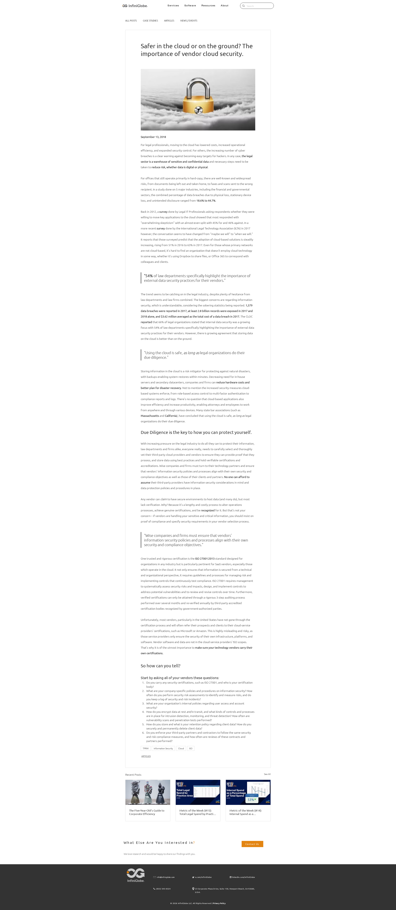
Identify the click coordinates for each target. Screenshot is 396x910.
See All (267, 774)
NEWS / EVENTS (188, 20)
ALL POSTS (131, 20)
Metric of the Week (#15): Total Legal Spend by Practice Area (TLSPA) (197, 812)
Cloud (181, 748)
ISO (190, 748)
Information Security (163, 748)
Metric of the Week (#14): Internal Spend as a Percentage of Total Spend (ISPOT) (246, 812)
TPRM (145, 748)
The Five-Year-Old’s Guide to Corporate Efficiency (146, 812)
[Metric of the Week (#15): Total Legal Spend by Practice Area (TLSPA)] (198, 792)
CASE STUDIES (150, 20)
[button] (173, 5)
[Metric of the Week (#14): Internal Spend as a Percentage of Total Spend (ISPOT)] (248, 792)
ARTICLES (169, 20)
